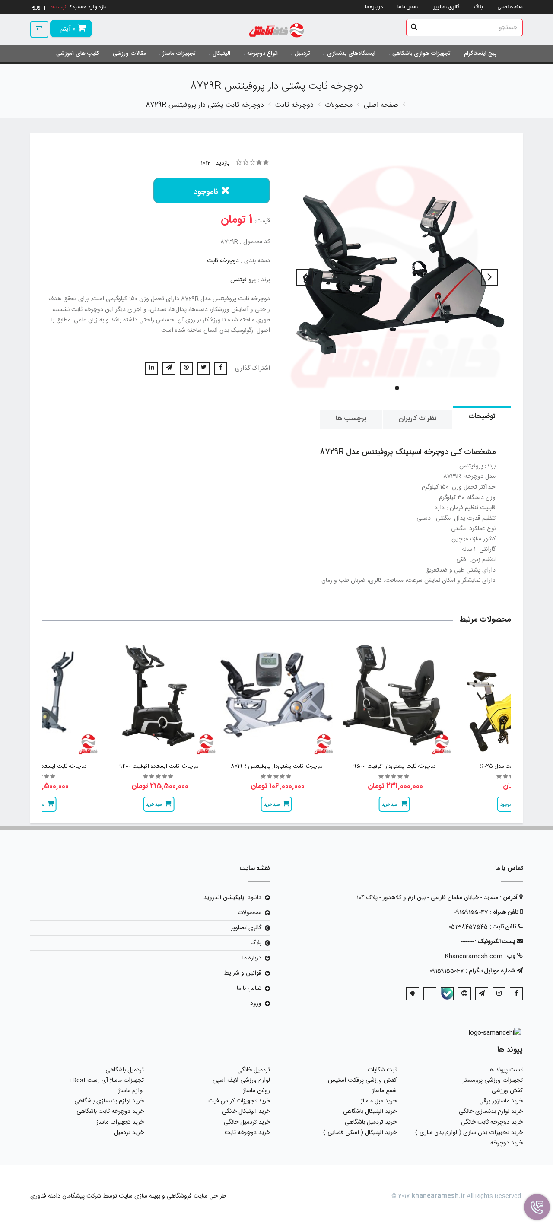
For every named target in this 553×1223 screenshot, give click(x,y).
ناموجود (206, 192)
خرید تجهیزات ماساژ (120, 1122)
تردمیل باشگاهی (124, 1070)
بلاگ (478, 7)
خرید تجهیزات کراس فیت (239, 1101)
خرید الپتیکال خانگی (246, 1111)
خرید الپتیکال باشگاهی (370, 1111)
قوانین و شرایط (242, 973)
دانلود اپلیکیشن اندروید (232, 898)
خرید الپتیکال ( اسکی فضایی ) (360, 1133)
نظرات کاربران (417, 419)
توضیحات (482, 416)
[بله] (447, 993)
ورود (255, 1003)
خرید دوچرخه (506, 1143)
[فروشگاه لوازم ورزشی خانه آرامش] (277, 31)
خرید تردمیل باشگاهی (371, 1122)
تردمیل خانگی (253, 1070)
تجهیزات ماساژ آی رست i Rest (107, 1080)
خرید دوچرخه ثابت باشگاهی (110, 1111)
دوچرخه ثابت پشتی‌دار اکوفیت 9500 (394, 766)
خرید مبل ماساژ (379, 1101)
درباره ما (374, 7)
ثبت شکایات (382, 1070)
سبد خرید (389, 804)
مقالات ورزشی (129, 53)
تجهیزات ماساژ (178, 53)
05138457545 (468, 927)
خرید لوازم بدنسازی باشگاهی (109, 1101)
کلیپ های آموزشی (77, 53)
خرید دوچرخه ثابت (247, 1133)
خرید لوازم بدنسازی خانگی (491, 1111)
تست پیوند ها (506, 1070)
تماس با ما (407, 7)
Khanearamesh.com (473, 956)
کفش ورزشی (507, 1091)
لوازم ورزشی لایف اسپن (241, 1080)
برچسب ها (351, 419)
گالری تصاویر (446, 7)
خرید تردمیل (129, 1133)
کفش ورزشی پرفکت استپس (362, 1080)
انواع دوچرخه (262, 53)
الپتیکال (221, 53)
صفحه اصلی (510, 7)
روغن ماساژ (256, 1091)
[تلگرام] (481, 993)
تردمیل (302, 53)
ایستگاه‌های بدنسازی (351, 53)
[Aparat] (464, 993)
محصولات (249, 913)
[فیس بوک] (516, 993)
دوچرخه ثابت (223, 261)
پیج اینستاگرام (480, 53)
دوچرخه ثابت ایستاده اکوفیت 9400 (158, 766)
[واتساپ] (429, 993)
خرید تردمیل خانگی (247, 1122)
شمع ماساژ (384, 1091)
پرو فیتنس (243, 280)
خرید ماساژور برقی (501, 1101)
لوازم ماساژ (131, 1091)
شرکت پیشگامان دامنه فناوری (65, 1196)
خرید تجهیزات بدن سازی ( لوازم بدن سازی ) (469, 1133)
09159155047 (471, 912)
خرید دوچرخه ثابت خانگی (492, 1122)
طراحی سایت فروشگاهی (195, 1196)
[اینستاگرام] (499, 993)
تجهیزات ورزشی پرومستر (493, 1080)
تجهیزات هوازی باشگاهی (421, 53)
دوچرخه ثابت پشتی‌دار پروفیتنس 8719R (276, 766)
